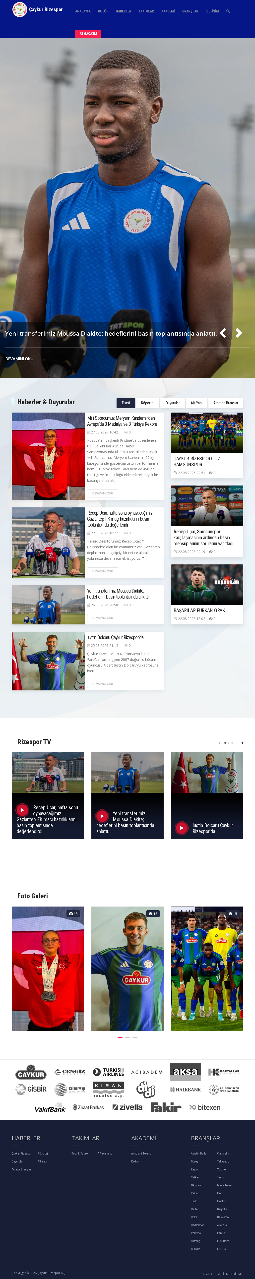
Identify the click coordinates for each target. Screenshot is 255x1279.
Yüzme (221, 1169)
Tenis (220, 1177)
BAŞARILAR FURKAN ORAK (199, 610)
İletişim (212, 11)
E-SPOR (221, 1249)
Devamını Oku (102, 493)
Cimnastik (223, 1153)
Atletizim (222, 1225)
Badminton (197, 1225)
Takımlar (146, 11)
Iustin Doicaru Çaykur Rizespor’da (115, 637)
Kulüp (103, 11)
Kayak (194, 1169)
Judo (194, 1201)
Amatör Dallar (199, 1153)
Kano (220, 1193)
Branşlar (190, 11)
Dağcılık (222, 1209)
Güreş (194, 1161)
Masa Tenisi (224, 1185)
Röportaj (147, 403)
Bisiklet (195, 1249)
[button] (225, 743)
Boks (194, 1217)
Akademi (168, 11)
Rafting (195, 1193)
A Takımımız (105, 1153)
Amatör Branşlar (225, 403)
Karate (221, 1233)
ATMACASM (88, 34)
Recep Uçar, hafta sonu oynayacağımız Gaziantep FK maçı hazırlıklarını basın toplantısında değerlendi (119, 519)
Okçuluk (196, 1185)
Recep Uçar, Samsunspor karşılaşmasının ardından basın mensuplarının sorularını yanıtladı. (204, 538)
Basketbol (223, 1217)
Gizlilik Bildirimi (229, 1274)
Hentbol (222, 1201)
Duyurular (172, 403)
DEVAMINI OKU (19, 359)
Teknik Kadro (79, 1153)
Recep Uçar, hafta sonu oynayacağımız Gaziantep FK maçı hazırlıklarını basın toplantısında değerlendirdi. (47, 819)
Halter (194, 1209)
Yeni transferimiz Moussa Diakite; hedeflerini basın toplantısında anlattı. (118, 594)
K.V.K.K (207, 1274)
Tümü (126, 403)
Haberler (123, 11)
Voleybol (196, 1233)
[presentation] (222, 333)
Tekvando (223, 1161)
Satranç (195, 1241)
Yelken (195, 1177)
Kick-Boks (223, 1241)
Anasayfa (83, 11)
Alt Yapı (196, 403)
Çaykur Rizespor (21, 1153)
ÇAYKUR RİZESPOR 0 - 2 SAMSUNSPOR (197, 462)
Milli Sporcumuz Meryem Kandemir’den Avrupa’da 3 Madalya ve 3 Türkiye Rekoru (122, 315)
